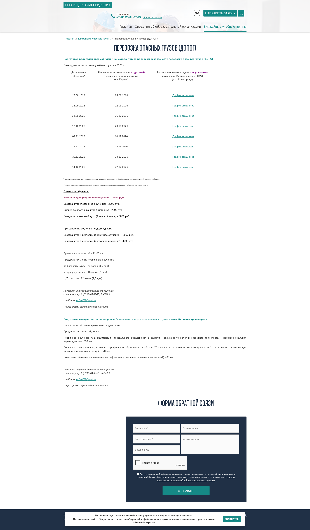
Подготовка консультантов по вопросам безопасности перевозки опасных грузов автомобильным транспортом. (136, 319)
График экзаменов (183, 95)
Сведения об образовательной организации (168, 26)
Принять (232, 519)
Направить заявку (220, 13)
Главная (125, 26)
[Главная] (86, 21)
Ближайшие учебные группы (225, 26)
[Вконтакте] (197, 13)
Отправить (186, 490)
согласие (117, 519)
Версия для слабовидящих (87, 5)
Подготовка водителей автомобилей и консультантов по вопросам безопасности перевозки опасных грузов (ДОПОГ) (139, 58)
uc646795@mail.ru (86, 300)
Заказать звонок (152, 17)
